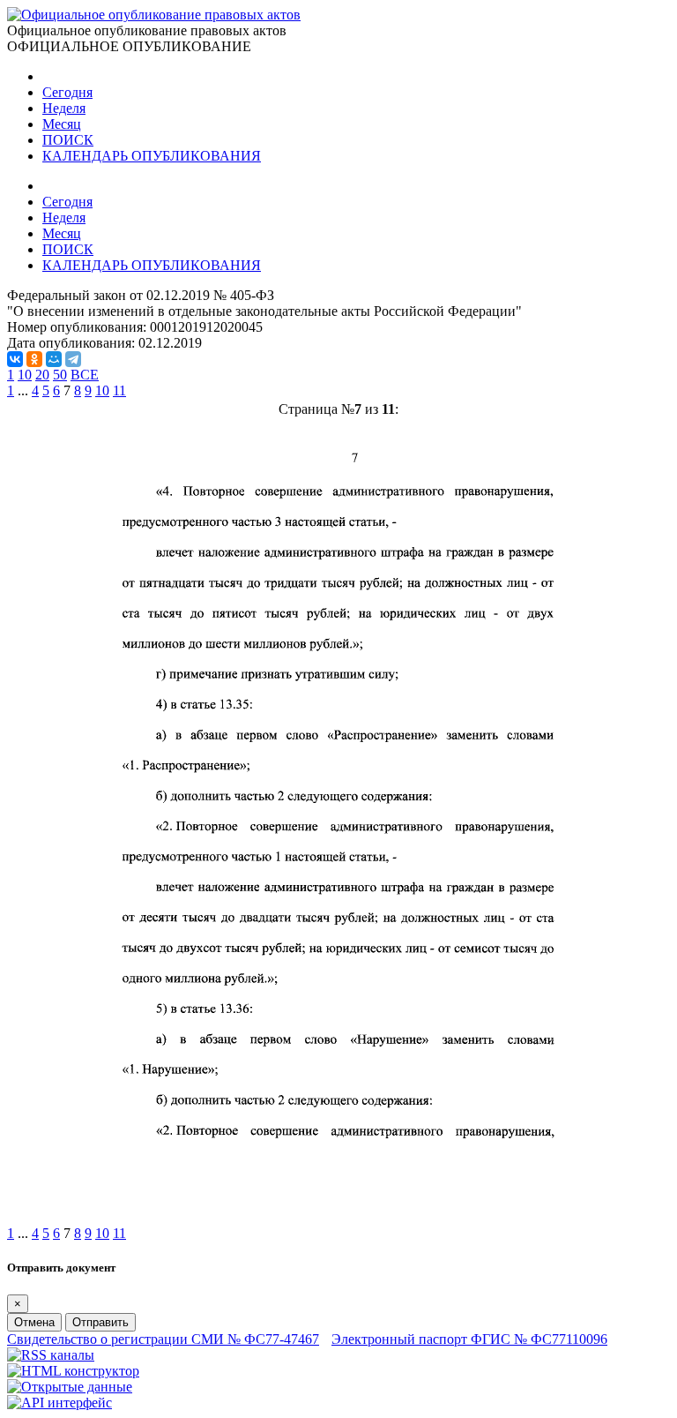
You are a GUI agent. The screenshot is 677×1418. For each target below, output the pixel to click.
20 (42, 374)
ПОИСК (67, 139)
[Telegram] (73, 359)
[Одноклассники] (34, 359)
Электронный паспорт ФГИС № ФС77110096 (469, 1339)
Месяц (61, 123)
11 (119, 390)
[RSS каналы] (50, 1354)
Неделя (64, 108)
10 (25, 374)
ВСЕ (85, 374)
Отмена (34, 1322)
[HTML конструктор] (73, 1370)
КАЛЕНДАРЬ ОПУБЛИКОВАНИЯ (151, 155)
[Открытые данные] (69, 1386)
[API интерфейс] (59, 1402)
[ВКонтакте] (15, 359)
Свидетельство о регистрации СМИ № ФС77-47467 (163, 1339)
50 (60, 374)
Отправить (100, 1322)
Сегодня (67, 92)
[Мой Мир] (54, 359)
